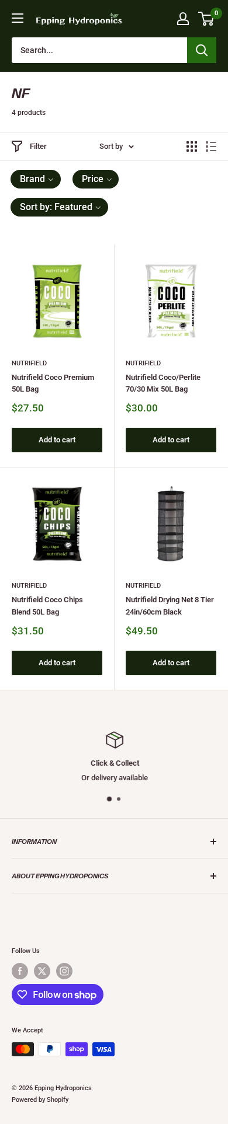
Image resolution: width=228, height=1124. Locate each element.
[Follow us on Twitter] (42, 971)
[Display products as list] (211, 146)
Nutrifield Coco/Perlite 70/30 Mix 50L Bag (163, 383)
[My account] (183, 18)
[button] (36, 179)
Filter (38, 146)
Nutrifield (29, 363)
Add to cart (57, 439)
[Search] (201, 50)
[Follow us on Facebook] (20, 971)
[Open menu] (17, 18)
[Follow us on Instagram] (64, 971)
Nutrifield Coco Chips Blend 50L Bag (47, 605)
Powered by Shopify (40, 1100)
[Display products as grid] (191, 146)
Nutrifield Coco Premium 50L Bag (53, 383)
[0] (206, 19)
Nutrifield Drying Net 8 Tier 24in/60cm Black (170, 605)
